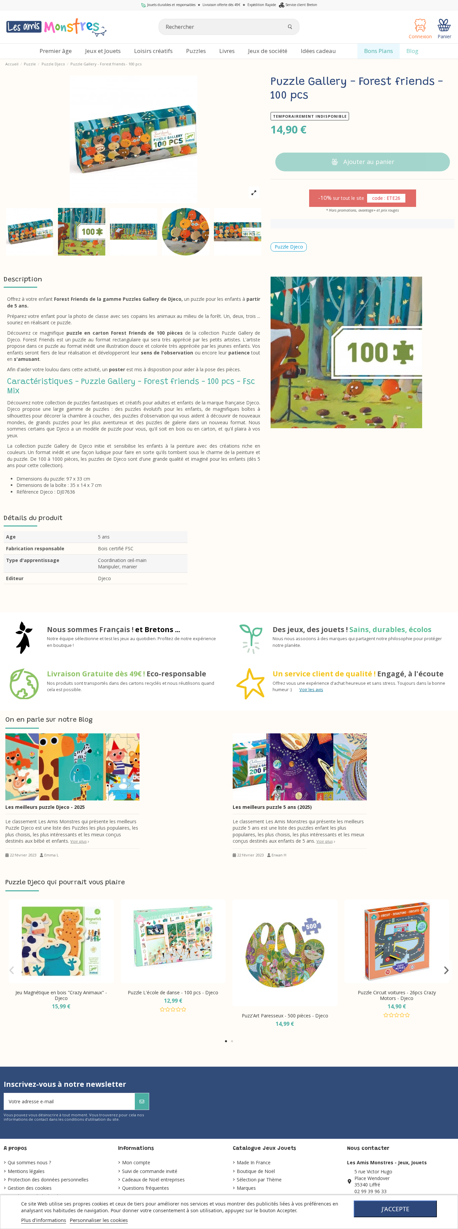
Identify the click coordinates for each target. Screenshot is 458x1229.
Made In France (254, 1162)
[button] (226, 1041)
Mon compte (136, 1162)
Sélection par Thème (259, 1179)
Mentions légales (26, 1171)
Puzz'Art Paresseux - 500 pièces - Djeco (285, 1015)
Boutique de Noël (256, 1171)
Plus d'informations (43, 1220)
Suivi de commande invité (149, 1171)
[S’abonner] (142, 1101)
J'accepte (395, 1209)
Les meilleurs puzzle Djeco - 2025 (45, 807)
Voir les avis (311, 689)
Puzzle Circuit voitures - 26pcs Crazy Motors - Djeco (397, 995)
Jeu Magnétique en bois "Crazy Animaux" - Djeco (61, 995)
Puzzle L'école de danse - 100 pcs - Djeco (173, 992)
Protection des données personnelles (48, 1179)
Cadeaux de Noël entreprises (153, 1179)
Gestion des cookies (30, 1188)
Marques (246, 1188)
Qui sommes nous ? (29, 1162)
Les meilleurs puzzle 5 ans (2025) (272, 807)
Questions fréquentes (145, 1188)
